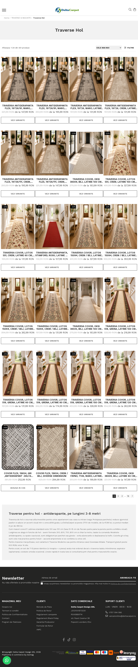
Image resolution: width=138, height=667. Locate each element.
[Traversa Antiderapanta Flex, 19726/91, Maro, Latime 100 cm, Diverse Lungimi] (52, 79)
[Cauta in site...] (130, 9)
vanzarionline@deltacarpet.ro (122, 616)
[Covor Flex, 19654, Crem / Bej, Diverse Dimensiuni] (52, 447)
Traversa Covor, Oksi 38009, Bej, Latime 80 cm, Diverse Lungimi (120, 474)
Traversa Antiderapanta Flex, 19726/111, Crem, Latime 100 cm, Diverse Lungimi (17, 180)
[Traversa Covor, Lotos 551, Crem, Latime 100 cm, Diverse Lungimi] (120, 153)
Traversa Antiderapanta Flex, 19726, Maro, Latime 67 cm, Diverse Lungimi (86, 107)
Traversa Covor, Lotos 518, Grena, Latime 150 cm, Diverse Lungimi (86, 401)
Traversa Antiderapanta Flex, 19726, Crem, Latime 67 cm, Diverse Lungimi (120, 107)
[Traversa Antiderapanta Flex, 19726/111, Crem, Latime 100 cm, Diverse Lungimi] (18, 153)
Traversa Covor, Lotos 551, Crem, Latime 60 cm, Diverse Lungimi (18, 254)
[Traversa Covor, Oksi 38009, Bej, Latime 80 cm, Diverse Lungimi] (120, 447)
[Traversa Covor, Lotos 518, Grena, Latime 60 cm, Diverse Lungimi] (18, 373)
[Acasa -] (67, 10)
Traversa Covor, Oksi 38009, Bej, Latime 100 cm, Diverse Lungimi (86, 180)
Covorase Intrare (97, 542)
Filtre (130, 48)
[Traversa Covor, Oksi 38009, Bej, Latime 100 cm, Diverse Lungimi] (86, 153)
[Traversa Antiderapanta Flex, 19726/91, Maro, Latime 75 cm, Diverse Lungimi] (18, 79)
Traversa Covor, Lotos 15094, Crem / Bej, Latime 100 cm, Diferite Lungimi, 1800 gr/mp (86, 254)
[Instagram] (74, 639)
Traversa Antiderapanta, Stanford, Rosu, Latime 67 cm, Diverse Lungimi (51, 254)
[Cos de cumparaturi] (134, 9)
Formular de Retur (45, 626)
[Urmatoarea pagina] (132, 496)
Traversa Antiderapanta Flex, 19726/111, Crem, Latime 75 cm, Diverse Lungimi (52, 180)
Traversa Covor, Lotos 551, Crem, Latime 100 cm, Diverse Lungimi (120, 180)
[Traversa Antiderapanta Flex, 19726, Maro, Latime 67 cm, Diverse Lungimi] (86, 79)
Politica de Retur (44, 611)
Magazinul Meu (11, 601)
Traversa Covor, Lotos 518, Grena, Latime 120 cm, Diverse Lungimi (120, 401)
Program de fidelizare (11, 622)
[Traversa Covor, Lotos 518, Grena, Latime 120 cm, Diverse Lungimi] (120, 373)
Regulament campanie (47, 614)
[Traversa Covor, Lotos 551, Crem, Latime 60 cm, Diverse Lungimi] (18, 226)
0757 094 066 (115, 612)
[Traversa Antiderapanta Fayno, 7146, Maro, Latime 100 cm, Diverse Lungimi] (86, 447)
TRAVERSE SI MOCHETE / (22, 18)
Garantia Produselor (45, 622)
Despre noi (7, 607)
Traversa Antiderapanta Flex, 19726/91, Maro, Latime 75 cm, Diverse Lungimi (17, 107)
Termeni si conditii (10, 611)
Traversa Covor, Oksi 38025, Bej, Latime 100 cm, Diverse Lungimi (86, 327)
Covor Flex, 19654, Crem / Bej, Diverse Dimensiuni (52, 474)
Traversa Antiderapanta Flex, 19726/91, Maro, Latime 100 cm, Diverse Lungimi (52, 107)
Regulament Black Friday (48, 618)
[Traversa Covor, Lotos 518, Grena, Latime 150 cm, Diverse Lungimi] (86, 373)
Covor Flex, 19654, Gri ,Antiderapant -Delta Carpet (18, 474)
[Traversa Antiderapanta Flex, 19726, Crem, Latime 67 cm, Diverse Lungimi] (120, 79)
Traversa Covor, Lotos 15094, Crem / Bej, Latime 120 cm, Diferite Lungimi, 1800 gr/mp (120, 254)
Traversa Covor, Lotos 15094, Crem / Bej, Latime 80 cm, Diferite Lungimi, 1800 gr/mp (17, 327)
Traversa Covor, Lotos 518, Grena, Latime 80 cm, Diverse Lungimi (51, 401)
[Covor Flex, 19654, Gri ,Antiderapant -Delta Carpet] (18, 447)
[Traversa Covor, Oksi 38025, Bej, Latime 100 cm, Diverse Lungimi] (86, 300)
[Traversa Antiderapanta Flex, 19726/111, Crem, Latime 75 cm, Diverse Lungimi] (52, 153)
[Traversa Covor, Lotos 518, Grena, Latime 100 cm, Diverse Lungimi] (120, 300)
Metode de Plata (44, 607)
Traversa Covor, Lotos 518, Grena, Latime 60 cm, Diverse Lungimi (17, 401)
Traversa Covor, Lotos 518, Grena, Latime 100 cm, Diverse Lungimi (120, 327)
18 (128, 496)
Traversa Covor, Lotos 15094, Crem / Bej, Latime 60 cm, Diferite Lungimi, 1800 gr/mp (51, 327)
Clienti (41, 601)
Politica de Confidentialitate (123, 584)
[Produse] (4, 11)
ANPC (39, 629)
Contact (5, 618)
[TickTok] (69, 639)
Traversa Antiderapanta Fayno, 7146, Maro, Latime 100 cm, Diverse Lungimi (86, 474)
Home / (7, 18)
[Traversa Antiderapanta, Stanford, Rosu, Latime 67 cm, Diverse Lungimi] (52, 226)
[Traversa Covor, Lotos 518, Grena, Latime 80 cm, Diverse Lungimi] (52, 373)
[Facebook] (63, 639)
